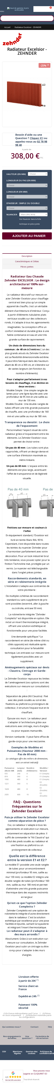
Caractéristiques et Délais (27, 261)
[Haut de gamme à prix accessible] (18, 9)
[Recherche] (50, 18)
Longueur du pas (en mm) (21, 180)
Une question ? (27, 1037)
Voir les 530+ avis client (13, 1080)
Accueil (7, 27)
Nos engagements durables (12, 1037)
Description (27, 256)
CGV (4, 1051)
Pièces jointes (26, 266)
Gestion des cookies (31, 1052)
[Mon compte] (44, 9)
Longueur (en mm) (16, 191)
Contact (34, 1027)
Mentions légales (17, 1052)
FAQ (50, 1027)
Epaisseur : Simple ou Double (23, 203)
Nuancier (11, 214)
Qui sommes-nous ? (11, 1027)
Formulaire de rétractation (42, 1037)
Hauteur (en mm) (16, 173)
